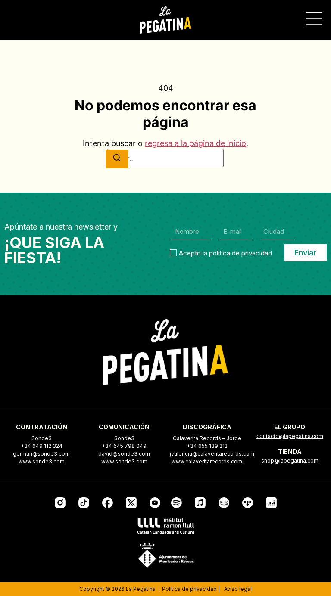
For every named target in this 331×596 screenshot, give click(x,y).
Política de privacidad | (191, 589)
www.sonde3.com (42, 461)
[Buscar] (117, 159)
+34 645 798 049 (124, 446)
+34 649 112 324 (41, 446)
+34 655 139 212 (207, 446)
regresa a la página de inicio (195, 143)
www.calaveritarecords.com (207, 461)
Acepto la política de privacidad (225, 253)
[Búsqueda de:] (165, 158)
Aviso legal (238, 589)
